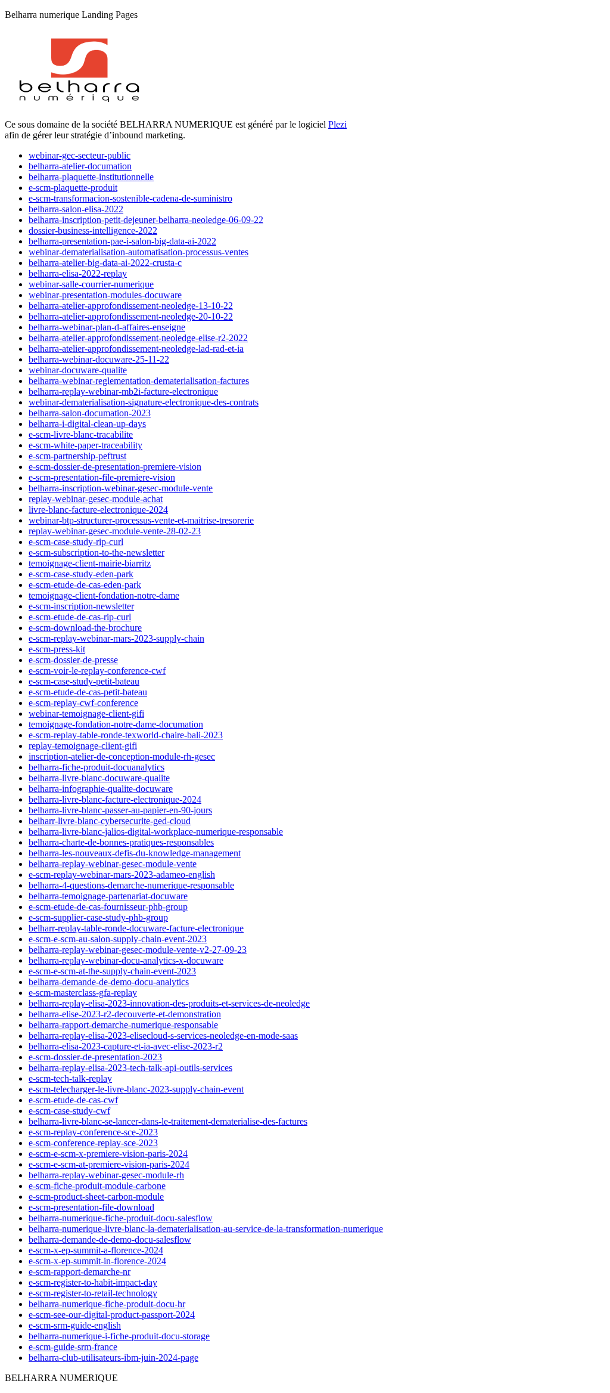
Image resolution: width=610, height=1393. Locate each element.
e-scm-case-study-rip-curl (76, 542)
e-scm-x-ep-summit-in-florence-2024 (97, 1261)
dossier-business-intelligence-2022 (93, 230)
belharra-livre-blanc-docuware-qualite (99, 778)
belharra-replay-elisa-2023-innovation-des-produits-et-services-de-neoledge (169, 1003)
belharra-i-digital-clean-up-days (87, 424)
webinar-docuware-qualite (78, 370)
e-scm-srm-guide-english (75, 1325)
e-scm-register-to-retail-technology (93, 1293)
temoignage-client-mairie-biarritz (90, 563)
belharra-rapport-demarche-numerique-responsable (123, 1025)
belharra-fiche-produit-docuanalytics (96, 767)
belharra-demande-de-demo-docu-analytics (109, 982)
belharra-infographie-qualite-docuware (101, 789)
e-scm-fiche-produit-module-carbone (97, 1186)
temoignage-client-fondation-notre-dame (104, 595)
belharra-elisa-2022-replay (78, 273)
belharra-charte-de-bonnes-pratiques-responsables (121, 842)
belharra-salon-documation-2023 (90, 413)
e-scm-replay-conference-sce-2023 (93, 1132)
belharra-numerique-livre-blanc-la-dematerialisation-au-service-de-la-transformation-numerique (206, 1229)
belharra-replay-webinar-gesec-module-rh (106, 1175)
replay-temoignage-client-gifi (83, 746)
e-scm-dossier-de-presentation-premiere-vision (115, 467)
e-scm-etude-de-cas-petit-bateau (88, 692)
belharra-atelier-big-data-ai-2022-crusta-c (105, 263)
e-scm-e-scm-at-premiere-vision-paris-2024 (109, 1164)
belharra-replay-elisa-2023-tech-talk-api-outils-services (130, 1068)
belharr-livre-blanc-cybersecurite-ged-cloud (110, 821)
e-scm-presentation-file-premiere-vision (102, 477)
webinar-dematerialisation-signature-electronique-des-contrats (144, 402)
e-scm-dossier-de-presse (73, 660)
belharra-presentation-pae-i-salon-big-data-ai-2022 (122, 241)
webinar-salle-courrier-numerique (91, 284)
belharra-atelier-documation (80, 166)
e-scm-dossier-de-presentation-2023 (95, 1057)
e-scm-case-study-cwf (69, 1111)
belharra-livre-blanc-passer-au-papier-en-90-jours (120, 810)
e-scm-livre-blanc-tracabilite (81, 434)
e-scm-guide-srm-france (73, 1347)
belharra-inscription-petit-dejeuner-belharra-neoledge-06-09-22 (146, 220)
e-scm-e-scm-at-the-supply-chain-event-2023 (112, 971)
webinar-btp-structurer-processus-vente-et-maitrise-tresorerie (141, 520)
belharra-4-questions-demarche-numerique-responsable (131, 885)
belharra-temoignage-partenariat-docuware (108, 896)
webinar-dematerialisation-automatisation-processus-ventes (138, 252)
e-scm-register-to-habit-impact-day (93, 1282)
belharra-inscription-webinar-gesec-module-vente (121, 488)
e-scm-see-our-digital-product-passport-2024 (112, 1315)
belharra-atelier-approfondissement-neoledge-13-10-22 (131, 306)
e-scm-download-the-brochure (85, 628)
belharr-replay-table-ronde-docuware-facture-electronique (136, 928)
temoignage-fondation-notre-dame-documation (116, 724)
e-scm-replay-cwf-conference (83, 703)
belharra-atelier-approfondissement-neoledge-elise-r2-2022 (138, 338)
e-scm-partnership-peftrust (77, 456)
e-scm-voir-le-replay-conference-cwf (97, 670)
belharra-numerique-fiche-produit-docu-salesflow (121, 1218)
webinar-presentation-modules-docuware (105, 295)
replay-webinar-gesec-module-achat (96, 499)
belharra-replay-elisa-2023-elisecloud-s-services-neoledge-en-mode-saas (163, 1035)
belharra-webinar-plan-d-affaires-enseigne (107, 327)
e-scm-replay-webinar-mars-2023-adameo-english (122, 874)
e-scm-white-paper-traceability (85, 445)
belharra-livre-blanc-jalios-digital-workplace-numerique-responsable (156, 831)
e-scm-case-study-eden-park (81, 574)
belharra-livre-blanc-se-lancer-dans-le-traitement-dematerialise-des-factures (168, 1121)
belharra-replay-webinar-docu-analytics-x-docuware (126, 960)
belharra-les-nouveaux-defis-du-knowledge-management (135, 853)
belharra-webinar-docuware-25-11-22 (99, 359)
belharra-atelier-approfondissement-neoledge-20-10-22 (131, 316)
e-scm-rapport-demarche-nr (79, 1272)
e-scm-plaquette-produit (73, 187)
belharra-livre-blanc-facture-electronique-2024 (115, 799)
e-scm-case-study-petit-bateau (84, 681)
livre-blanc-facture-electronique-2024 (98, 509)
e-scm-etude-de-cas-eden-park (85, 585)
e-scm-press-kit (57, 649)
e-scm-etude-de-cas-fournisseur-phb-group (108, 907)
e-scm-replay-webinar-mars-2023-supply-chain (116, 638)
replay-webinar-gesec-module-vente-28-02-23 (115, 531)
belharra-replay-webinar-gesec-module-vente (113, 864)
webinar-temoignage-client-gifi (86, 713)
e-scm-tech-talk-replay (70, 1078)
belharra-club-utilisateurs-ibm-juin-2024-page (113, 1357)
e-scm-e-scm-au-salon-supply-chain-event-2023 (118, 939)
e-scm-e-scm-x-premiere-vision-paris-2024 (108, 1154)
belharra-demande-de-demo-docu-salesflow (110, 1239)
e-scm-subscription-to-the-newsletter (96, 552)
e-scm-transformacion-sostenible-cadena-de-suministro (130, 198)
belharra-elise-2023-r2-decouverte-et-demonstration (125, 1014)
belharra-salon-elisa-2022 (76, 209)
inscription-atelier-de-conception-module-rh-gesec (122, 756)
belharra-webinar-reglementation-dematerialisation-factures (139, 381)
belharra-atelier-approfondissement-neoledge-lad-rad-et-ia (136, 348)
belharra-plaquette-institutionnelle (91, 177)
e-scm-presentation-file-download (91, 1207)
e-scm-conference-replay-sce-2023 (93, 1143)
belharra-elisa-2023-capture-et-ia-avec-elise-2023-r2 (126, 1046)
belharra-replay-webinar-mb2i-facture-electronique (123, 391)
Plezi (337, 124)
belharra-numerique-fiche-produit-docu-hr (107, 1304)
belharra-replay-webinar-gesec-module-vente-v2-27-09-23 (138, 950)
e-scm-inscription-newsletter (81, 606)
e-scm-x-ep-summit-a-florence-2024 (96, 1250)
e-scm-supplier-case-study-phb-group (98, 917)
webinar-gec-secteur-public (79, 155)
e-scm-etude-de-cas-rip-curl (80, 617)
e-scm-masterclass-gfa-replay (83, 993)
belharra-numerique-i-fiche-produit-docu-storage (119, 1336)
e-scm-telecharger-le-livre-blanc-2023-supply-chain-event (136, 1089)
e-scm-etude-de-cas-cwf (73, 1100)
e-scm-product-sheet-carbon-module (96, 1196)
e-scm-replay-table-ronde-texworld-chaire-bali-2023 (126, 735)
